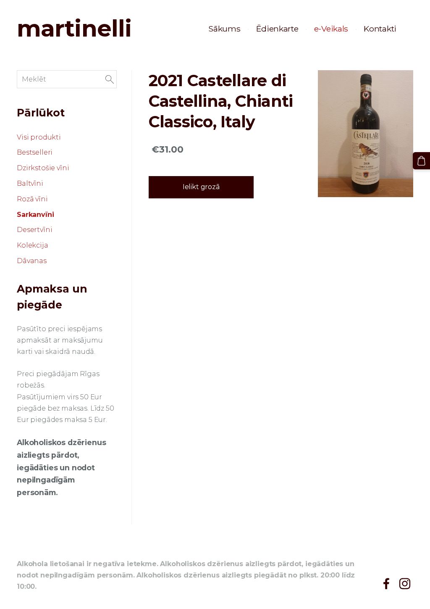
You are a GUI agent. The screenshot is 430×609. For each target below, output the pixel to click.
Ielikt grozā (201, 187)
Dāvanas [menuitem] (32, 261)
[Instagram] (404, 583)
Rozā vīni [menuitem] (32, 199)
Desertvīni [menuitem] (34, 230)
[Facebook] (386, 583)
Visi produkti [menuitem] (39, 137)
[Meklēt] (109, 79)
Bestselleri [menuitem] (34, 152)
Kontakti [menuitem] (380, 29)
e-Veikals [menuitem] (331, 29)
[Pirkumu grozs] (421, 160)
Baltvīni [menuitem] (30, 183)
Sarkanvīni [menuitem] (35, 215)
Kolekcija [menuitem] (32, 245)
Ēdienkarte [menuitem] (277, 29)
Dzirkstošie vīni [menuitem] (43, 168)
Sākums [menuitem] (224, 29)
